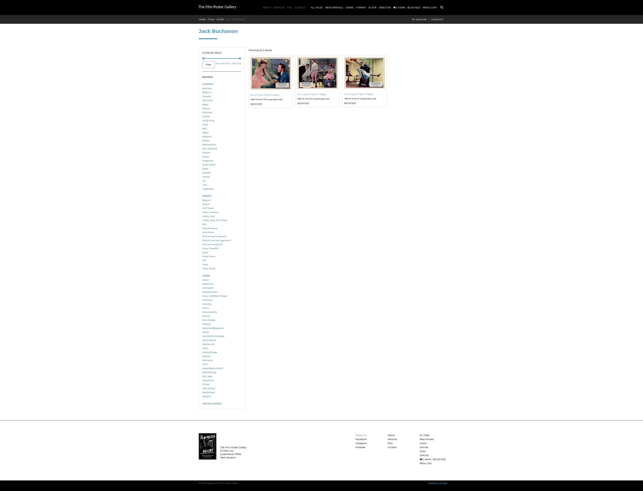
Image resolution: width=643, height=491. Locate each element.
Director (385, 7)
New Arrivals (334, 7)
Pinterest (360, 447)
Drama (206, 316)
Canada (206, 96)
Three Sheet (208, 268)
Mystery (206, 356)
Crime (205, 308)
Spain (205, 168)
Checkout (437, 19)
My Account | (420, 19)
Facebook (361, 439)
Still (204, 260)
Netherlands (209, 144)
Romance (207, 360)
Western (206, 396)
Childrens (207, 300)
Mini (204, 224)
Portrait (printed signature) (216, 240)
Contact (300, 7)
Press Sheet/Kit (210, 248)
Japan (205, 132)
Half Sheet (208, 208)
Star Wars (207, 376)
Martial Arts (208, 344)
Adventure (207, 284)
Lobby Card (208, 216)
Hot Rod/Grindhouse (213, 336)
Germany (207, 112)
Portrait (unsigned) (212, 244)
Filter (208, 64)
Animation (208, 288)
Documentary (209, 312)
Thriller (206, 384)
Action (205, 279)
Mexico (206, 140)
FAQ (289, 7)
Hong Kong (208, 120)
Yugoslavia (207, 188)
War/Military (208, 392)
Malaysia (207, 136)
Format (361, 7)
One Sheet (208, 232)
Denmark (207, 100)
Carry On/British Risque (214, 296)
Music (205, 348)
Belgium (206, 92)
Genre (349, 7)
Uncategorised (212, 403)
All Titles (317, 7)
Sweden (206, 172)
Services (279, 7)
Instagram (361, 443)
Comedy (206, 304)
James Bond (209, 340)
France (206, 108)
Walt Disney (208, 388)
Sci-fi (204, 364)
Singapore (207, 160)
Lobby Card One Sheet (214, 220)
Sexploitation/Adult (212, 368)
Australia (207, 88)
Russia (205, 156)
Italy (204, 128)
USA (204, 184)
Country (207, 84)
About (267, 7)
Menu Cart (430, 7)
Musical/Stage (209, 352)
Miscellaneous (210, 228)
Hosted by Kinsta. (438, 482)
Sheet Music (208, 256)
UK (203, 180)
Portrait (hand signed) (214, 236)
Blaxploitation (209, 292)
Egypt (205, 104)
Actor (372, 7)
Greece (206, 116)
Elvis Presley (208, 320)
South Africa (208, 164)
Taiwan (206, 176)
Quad (205, 252)
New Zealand (209, 148)
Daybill (206, 204)
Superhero (208, 380)
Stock (205, 264)
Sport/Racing (209, 372)
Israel (205, 124)
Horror (205, 332)
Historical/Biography (213, 328)
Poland (206, 152)
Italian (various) (210, 212)
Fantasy (206, 324)
